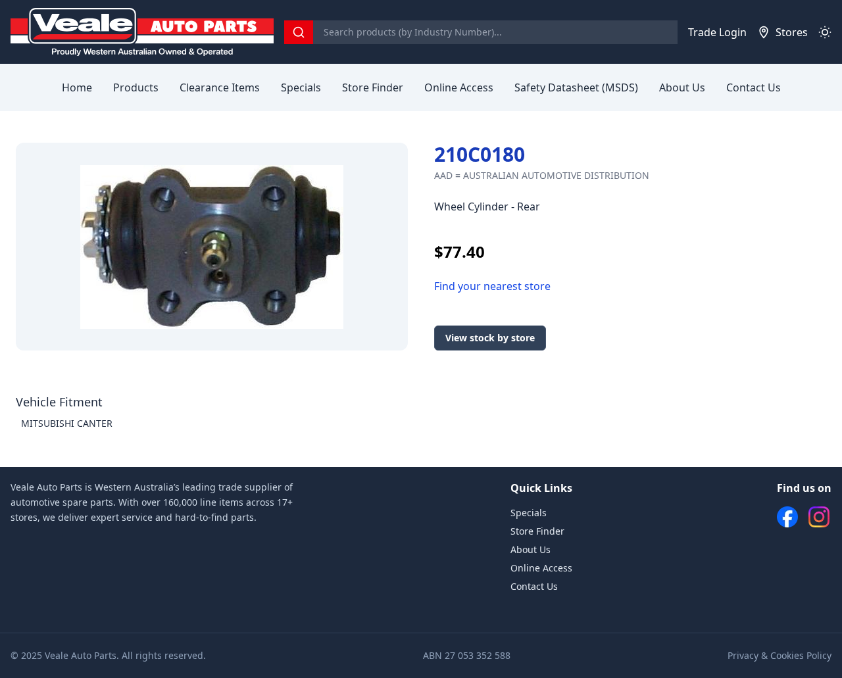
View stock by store (490, 337)
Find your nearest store (492, 286)
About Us (682, 87)
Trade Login (717, 32)
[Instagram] (819, 516)
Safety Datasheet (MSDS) (576, 87)
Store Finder (372, 87)
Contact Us (753, 87)
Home (77, 87)
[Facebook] (787, 516)
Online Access (458, 87)
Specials (301, 87)
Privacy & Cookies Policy (779, 655)
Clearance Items (220, 87)
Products (136, 87)
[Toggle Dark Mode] (824, 32)
